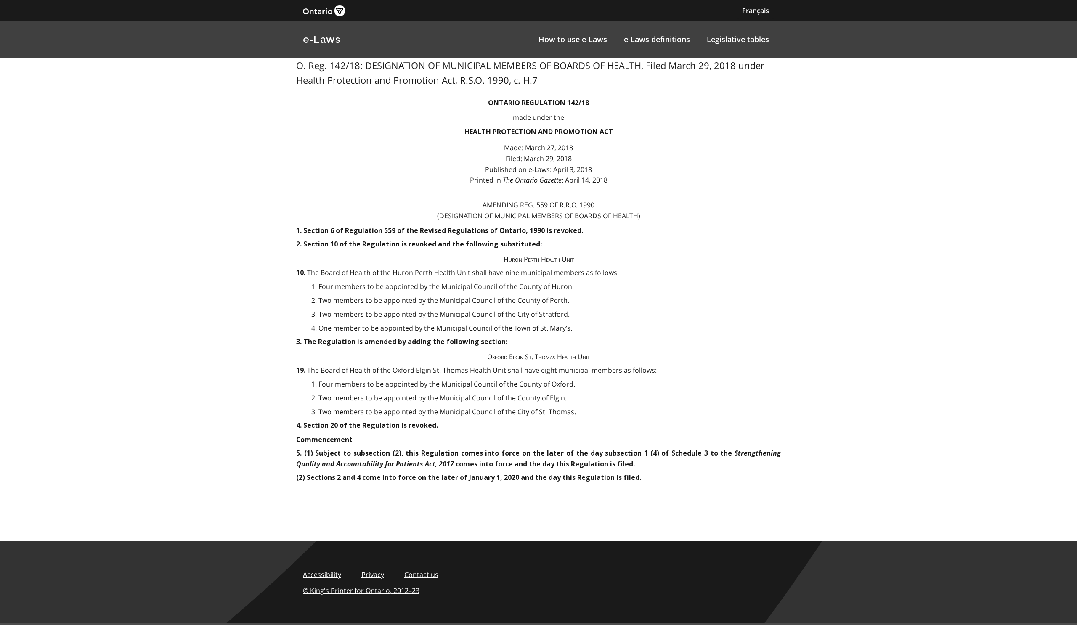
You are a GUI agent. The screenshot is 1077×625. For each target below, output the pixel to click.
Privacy (372, 574)
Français (755, 10)
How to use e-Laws (572, 39)
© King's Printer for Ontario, (361, 590)
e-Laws (321, 39)
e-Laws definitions (657, 39)
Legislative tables (738, 39)
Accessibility (322, 574)
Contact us (421, 574)
